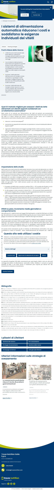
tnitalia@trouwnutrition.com (14, 470)
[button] (48, 2)
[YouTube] (11, 484)
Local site (24, 15)
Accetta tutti (11, 255)
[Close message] (51, 7)
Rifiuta (44, 255)
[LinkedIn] (14, 484)
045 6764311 (9, 466)
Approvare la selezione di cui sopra (28, 255)
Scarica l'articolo (8, 271)
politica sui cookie (36, 243)
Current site (36, 15)
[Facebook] (8, 484)
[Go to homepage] (8, 2)
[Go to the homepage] (10, 479)
